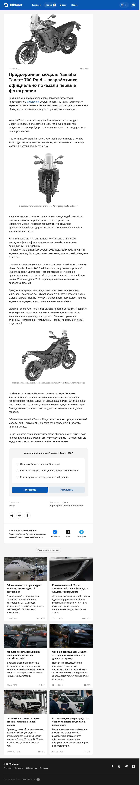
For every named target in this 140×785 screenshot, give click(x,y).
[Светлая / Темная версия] (124, 5)
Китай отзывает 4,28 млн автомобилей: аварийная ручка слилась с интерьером (70, 588)
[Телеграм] (112, 766)
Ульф (12, 506)
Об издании (31, 768)
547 (43, 685)
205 (88, 752)
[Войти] (133, 5)
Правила (44, 768)
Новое (50, 5)
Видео (63, 5)
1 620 (42, 618)
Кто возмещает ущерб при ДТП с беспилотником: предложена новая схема (70, 721)
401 (88, 685)
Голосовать (30, 490)
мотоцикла (33, 101)
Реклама (7, 768)
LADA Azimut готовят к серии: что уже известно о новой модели (23, 721)
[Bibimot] (13, 5)
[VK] (126, 766)
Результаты (66, 490)
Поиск (74, 5)
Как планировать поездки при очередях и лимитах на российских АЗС (23, 655)
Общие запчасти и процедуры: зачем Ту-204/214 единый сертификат (24, 588)
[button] (12, 515)
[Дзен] (133, 766)
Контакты (19, 768)
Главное (36, 5)
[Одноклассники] (119, 766)
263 (43, 752)
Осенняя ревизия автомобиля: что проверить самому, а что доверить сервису (69, 655)
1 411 (87, 618)
